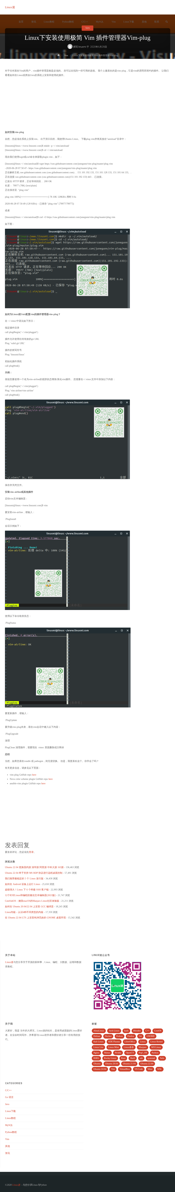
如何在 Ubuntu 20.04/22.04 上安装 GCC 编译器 (29, 906)
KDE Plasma (114, 1041)
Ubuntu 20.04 (111, 1063)
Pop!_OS (143, 1053)
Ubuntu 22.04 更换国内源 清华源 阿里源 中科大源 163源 (34, 867)
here (34, 774)
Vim (66, 55)
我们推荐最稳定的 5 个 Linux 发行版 (24, 878)
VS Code (139, 1069)
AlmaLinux (98, 1031)
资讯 (7, 1153)
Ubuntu (96, 1063)
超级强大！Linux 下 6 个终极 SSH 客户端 (27, 889)
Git (140, 1036)
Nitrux (107, 1053)
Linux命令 (129, 1047)
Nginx (96, 1053)
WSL (159, 1069)
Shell (132, 1058)
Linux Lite (98, 1047)
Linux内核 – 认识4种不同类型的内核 (24, 912)
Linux (143, 1041)
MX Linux (156, 1047)
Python (155, 1053)
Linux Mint (113, 1047)
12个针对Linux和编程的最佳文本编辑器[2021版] (30, 895)
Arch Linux (114, 1031)
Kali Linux (98, 1041)
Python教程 (11, 1132)
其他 (7, 1146)
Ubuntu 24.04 (99, 1069)
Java (7, 1104)
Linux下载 (10, 1111)
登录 (31, 852)
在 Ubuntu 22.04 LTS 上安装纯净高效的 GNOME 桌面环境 (35, 917)
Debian (96, 1036)
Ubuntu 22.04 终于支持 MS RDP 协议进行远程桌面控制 (33, 872)
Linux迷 (10, 7)
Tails (162, 1058)
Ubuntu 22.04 (146, 1063)
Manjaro (142, 1047)
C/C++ (8, 1090)
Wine (150, 1069)
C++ (147, 1031)
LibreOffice (130, 1041)
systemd (151, 1058)
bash (126, 1031)
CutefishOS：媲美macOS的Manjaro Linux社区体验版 (32, 900)
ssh (141, 1058)
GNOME (151, 1036)
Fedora (119, 1036)
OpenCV (130, 1053)
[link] (166, 22)
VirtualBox (125, 1069)
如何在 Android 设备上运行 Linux (22, 884)
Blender (137, 1031)
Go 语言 (9, 1097)
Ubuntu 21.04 (129, 1063)
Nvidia (118, 1053)
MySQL (9, 1125)
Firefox (130, 1036)
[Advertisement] (87, 104)
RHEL (96, 1058)
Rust (123, 1058)
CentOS (157, 1031)
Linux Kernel (156, 1041)
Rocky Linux (110, 1058)
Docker (108, 1036)
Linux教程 (10, 1118)
